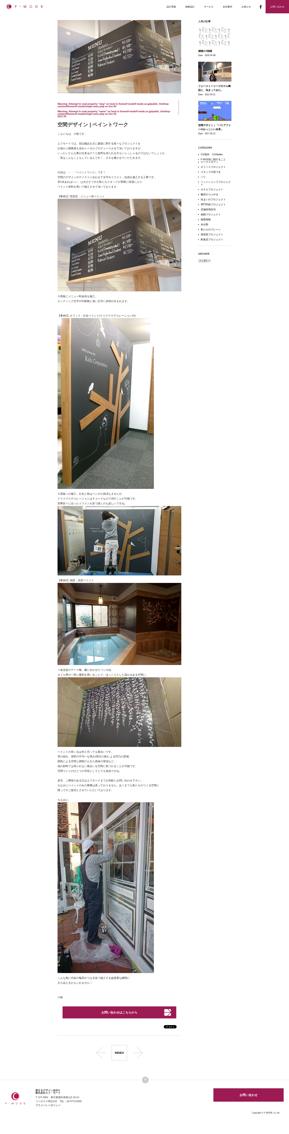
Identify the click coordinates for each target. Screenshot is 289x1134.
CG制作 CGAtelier (212, 154)
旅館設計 (190, 6)
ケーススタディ (209, 161)
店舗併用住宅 (208, 209)
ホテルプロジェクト (212, 189)
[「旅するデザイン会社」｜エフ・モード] (25, 7)
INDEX (119, 1052)
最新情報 (206, 219)
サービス (208, 6)
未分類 (204, 224)
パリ (203, 176)
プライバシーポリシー (48, 1105)
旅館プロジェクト (211, 214)
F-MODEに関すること (213, 159)
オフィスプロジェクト (213, 166)
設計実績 (171, 6)
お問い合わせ (248, 1095)
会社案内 (227, 6)
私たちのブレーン (211, 229)
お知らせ (246, 6)
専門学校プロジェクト (213, 204)
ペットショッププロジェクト (216, 183)
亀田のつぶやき (209, 194)
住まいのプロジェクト (213, 199)
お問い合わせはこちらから (119, 1012)
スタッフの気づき (211, 171)
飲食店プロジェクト (212, 239)
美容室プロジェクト (212, 234)
